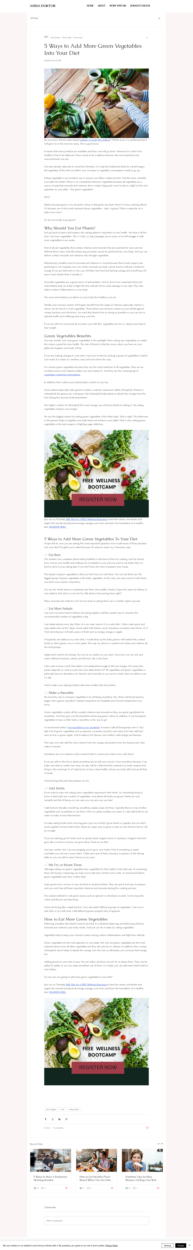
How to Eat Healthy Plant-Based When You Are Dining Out (96, 1178)
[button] (117, 6)
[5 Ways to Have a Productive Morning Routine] (50, 1160)
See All (160, 1144)
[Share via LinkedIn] (59, 1119)
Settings (167, 1245)
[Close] (189, 1245)
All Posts (34, 18)
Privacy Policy (112, 1245)
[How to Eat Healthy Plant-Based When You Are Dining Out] (96, 1160)
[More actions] (147, 37)
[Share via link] (66, 1119)
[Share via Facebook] (45, 1119)
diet (62, 1109)
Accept (181, 1245)
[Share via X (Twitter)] (52, 1119)
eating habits (74, 1109)
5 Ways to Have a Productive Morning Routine (50, 1178)
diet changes (51, 1109)
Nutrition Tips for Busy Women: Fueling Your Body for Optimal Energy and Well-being (141, 1178)
